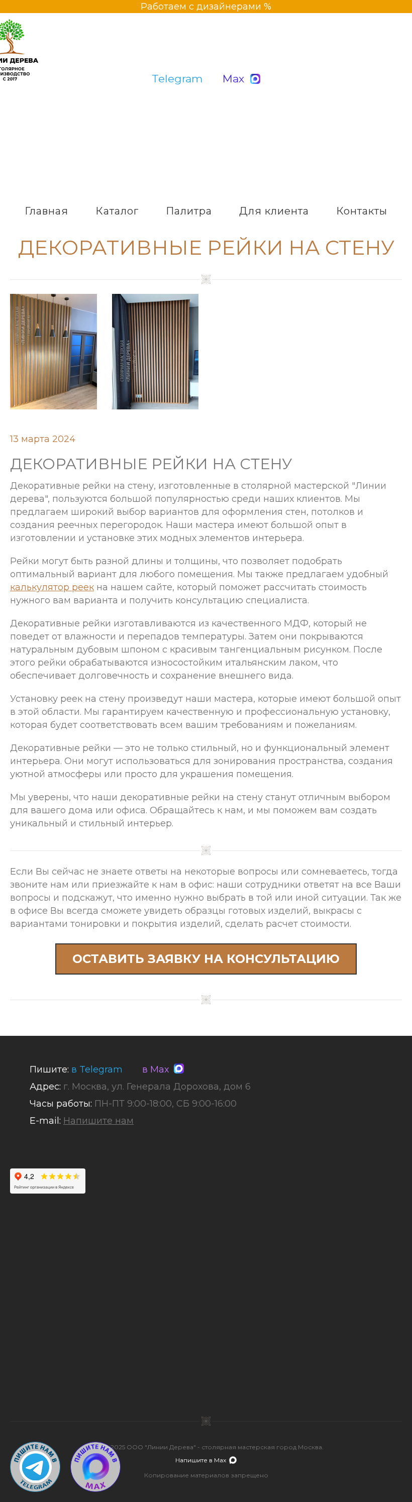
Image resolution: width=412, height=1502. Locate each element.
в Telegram (97, 1069)
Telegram (177, 78)
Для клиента (274, 211)
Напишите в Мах (200, 1460)
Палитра (189, 211)
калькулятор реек (52, 587)
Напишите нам (98, 1120)
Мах (233, 78)
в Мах (153, 1069)
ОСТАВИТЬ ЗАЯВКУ (206, 958)
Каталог (117, 211)
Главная (46, 211)
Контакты (361, 211)
